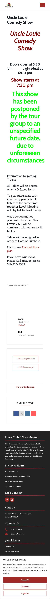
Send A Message (17, 534)
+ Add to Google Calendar (26, 359)
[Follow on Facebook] (7, 500)
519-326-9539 (16, 530)
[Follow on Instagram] (12, 500)
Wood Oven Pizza (12, 551)
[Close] (47, 557)
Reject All (25, 593)
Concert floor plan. (23, 249)
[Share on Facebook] (16, 413)
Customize (25, 587)
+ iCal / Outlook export (25, 367)
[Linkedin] (27, 413)
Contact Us (9, 547)
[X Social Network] (21, 413)
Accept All (25, 580)
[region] (25, 577)
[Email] (33, 413)
